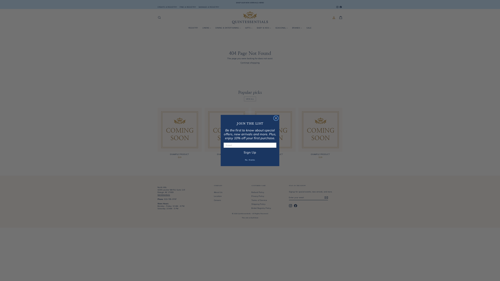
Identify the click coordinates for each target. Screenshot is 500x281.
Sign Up (250, 152)
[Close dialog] (276, 118)
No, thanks (250, 160)
